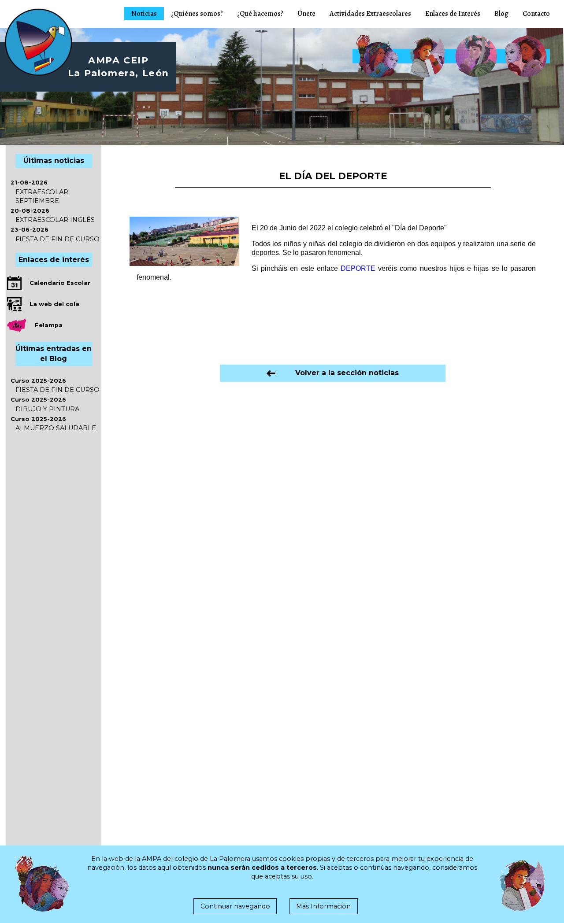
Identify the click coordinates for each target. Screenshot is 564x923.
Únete (306, 13)
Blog (501, 13)
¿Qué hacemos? (260, 13)
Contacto (536, 13)
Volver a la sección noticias (337, 373)
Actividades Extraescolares (370, 13)
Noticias (144, 13)
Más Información (323, 906)
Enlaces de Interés (452, 13)
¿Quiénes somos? (197, 13)
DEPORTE (358, 268)
